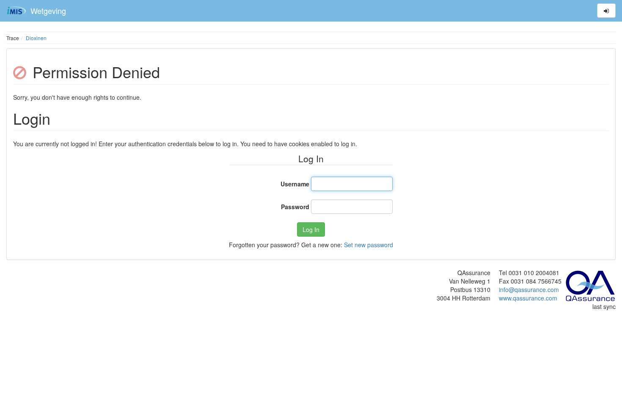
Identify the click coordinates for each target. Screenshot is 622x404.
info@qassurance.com (529, 289)
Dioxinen (36, 37)
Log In (311, 229)
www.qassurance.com (528, 298)
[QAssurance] (590, 284)
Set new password (368, 244)
